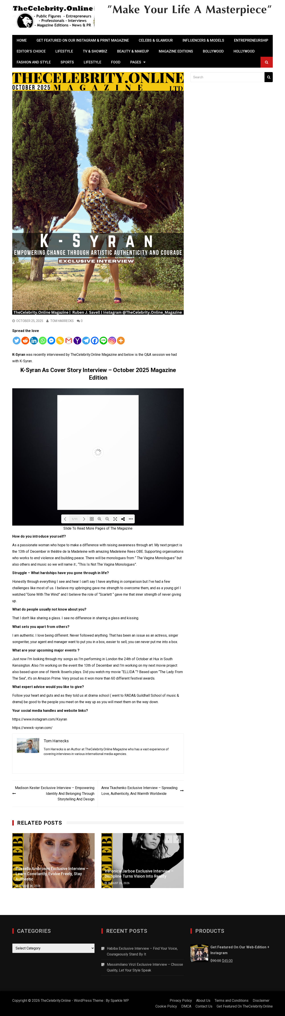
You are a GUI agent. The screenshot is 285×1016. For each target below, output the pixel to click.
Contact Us (203, 1006)
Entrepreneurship (251, 40)
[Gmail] (69, 340)
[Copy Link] (60, 340)
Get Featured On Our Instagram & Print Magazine (83, 40)
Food (115, 62)
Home (22, 40)
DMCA (186, 1006)
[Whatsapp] (43, 340)
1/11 (74, 519)
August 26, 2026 (30, 883)
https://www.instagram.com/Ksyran (39, 719)
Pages (135, 62)
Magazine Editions (176, 51)
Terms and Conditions (231, 1000)
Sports (67, 62)
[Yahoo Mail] (77, 340)
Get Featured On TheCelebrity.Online (245, 1006)
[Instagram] (112, 340)
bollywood (213, 51)
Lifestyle (64, 51)
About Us (203, 1000)
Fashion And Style (34, 62)
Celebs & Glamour (156, 40)
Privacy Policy (181, 1000)
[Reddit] (25, 340)
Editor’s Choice (31, 51)
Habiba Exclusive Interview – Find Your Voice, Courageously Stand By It (142, 951)
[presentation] (168, 839)
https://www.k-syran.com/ (32, 728)
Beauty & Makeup (133, 51)
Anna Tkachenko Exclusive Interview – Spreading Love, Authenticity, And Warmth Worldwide (139, 791)
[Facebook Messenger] (51, 340)
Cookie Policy (166, 1006)
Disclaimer (261, 1000)
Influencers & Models (203, 40)
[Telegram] (86, 340)
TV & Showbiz (95, 51)
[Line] (103, 340)
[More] (121, 340)
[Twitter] (16, 340)
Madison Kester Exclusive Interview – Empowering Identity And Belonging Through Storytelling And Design (54, 793)
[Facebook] (95, 340)
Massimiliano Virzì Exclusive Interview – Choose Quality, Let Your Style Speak (145, 967)
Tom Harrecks (62, 321)
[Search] (269, 77)
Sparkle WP (120, 1000)
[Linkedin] (34, 340)
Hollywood (244, 51)
